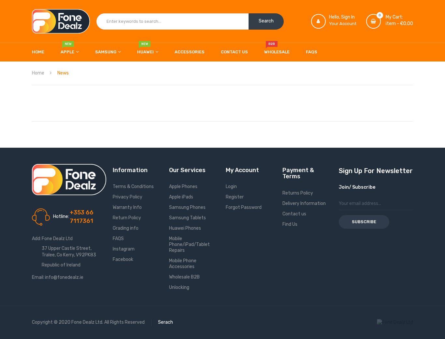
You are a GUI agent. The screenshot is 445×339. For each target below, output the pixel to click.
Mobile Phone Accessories (182, 263)
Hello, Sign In (342, 17)
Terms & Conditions (133, 186)
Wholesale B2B (184, 277)
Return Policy (127, 218)
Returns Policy (297, 193)
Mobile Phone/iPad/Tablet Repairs (189, 244)
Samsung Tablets (187, 218)
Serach (165, 322)
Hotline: (61, 216)
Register (235, 197)
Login (231, 186)
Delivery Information (304, 203)
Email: (38, 277)
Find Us (289, 224)
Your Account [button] (342, 23)
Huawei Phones (185, 228)
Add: (36, 238)
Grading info (125, 228)
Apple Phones (183, 186)
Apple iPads (181, 197)
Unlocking (179, 287)
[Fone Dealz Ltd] (61, 21)
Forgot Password (244, 207)
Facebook (123, 259)
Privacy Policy (127, 197)
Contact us (294, 214)
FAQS (118, 238)
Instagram (124, 249)
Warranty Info (127, 207)
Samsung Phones (187, 207)
